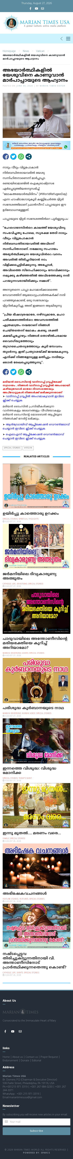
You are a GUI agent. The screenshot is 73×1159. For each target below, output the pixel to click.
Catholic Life (9, 584)
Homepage (9, 51)
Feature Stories (10, 899)
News (26, 51)
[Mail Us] (42, 8)
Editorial (36, 1060)
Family (6, 838)
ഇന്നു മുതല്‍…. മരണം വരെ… (32, 833)
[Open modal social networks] (29, 156)
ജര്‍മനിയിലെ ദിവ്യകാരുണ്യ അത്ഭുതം (30, 576)
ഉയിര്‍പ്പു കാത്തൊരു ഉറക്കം (31, 514)
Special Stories (12, 448)
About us (17, 1057)
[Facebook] (30, 8)
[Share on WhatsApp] (21, 156)
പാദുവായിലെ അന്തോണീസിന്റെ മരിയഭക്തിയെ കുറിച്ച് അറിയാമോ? (35, 643)
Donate (25, 1060)
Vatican (40, 51)
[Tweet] (13, 156)
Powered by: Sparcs (36, 1153)
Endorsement (10, 1060)
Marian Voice (28, 713)
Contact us (32, 1057)
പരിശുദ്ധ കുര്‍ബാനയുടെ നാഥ (33, 708)
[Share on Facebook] (6, 156)
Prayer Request (49, 1057)
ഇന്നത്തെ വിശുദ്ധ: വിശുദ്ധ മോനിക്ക (29, 770)
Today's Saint (25, 778)
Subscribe (36, 1131)
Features (23, 899)
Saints (25, 653)
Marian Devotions (12, 653)
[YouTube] (36, 8)
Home (6, 1057)
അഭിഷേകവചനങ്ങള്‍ (25, 894)
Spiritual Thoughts (29, 519)
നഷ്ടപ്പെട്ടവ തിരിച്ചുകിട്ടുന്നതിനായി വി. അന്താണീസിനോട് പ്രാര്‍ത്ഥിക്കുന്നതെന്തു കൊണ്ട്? (34, 961)
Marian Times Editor (52, 86)
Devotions (22, 584)
